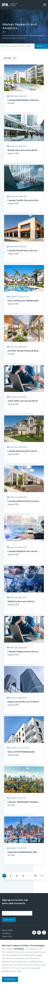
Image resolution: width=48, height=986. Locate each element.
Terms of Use (7, 936)
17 (35, 876)
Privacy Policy (7, 930)
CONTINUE (10, 979)
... (29, 876)
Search (40, 46)
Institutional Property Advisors (10, 4)
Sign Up (7, 919)
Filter (7, 58)
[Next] (42, 876)
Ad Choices (6, 933)
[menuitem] (13, 930)
